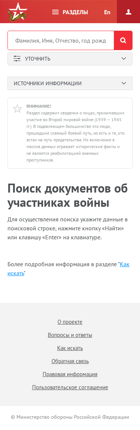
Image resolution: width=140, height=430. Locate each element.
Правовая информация (70, 374)
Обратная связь (70, 361)
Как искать (70, 347)
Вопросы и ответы (70, 334)
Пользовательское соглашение (70, 387)
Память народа (17, 12)
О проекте (70, 321)
